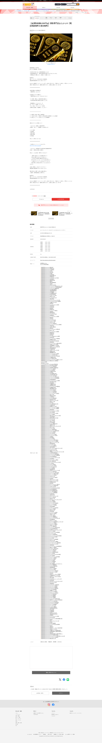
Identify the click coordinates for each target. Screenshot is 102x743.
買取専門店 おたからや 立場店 (46, 273)
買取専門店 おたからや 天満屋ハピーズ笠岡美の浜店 (51, 630)
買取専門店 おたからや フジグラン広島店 (49, 465)
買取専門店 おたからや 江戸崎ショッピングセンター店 (51, 529)
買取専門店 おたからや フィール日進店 (48, 550)
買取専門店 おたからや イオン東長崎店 (48, 561)
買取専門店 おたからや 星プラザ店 (47, 394)
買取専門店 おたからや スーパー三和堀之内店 (49, 485)
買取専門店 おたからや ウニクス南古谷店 (49, 471)
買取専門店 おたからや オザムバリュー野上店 (49, 592)
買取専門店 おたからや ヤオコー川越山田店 (49, 566)
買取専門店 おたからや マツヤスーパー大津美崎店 (50, 532)
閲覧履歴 (58, 4)
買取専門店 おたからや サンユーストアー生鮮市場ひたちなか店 (53, 636)
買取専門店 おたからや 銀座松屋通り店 (48, 275)
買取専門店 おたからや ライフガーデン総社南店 (50, 340)
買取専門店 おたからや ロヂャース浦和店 (49, 557)
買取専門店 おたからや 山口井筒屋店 (48, 422)
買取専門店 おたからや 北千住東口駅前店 (49, 289)
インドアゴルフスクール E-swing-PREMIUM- (49, 364)
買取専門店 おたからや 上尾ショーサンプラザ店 (50, 350)
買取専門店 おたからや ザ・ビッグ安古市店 (49, 601)
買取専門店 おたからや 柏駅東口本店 (48, 424)
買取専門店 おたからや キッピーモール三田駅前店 (50, 386)
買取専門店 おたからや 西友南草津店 (48, 443)
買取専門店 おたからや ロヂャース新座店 (49, 568)
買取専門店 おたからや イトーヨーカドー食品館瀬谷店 (51, 546)
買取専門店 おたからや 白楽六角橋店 (48, 506)
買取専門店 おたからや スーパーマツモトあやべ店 (50, 518)
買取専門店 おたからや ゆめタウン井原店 (49, 513)
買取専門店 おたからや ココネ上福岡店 (48, 595)
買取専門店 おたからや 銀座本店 (47, 317)
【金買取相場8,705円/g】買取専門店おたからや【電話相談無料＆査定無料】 (65, 213)
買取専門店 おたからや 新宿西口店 (47, 276)
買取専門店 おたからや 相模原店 (47, 311)
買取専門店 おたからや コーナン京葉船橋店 (49, 492)
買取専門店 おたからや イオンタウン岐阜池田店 (50, 454)
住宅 (16, 721)
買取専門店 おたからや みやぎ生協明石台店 (49, 528)
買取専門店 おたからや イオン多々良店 (48, 444)
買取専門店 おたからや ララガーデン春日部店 (49, 588)
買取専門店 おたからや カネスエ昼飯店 (48, 431)
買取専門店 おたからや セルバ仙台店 (48, 433)
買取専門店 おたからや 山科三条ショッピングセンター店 (51, 581)
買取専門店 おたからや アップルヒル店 (48, 605)
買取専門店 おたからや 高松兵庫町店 (48, 416)
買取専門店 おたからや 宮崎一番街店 (48, 447)
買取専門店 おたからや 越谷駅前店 (47, 305)
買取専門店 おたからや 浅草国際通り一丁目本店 (50, 345)
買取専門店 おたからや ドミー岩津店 (48, 553)
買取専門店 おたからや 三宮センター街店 (49, 295)
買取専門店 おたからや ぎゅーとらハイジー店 (49, 496)
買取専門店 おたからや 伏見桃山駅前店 (48, 379)
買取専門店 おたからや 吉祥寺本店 (47, 337)
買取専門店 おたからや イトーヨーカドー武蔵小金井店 (51, 343)
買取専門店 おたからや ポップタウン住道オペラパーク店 (51, 448)
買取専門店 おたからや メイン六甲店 (48, 438)
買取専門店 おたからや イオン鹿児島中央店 (49, 354)
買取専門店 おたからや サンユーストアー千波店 (50, 616)
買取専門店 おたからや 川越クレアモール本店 (49, 344)
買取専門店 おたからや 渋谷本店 (47, 318)
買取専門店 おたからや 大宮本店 (47, 372)
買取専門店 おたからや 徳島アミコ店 (48, 401)
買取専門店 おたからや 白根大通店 (47, 580)
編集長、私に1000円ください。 (39, 713)
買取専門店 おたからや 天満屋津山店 (48, 405)
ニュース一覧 (52, 10)
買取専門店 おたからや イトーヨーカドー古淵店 (50, 316)
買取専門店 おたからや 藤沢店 (46, 281)
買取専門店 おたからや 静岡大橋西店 (48, 312)
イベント (53, 713)
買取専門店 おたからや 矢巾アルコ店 (48, 540)
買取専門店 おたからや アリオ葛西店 (48, 468)
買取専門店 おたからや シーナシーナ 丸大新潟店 (50, 378)
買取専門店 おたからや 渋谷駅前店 (47, 611)
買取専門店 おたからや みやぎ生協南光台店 (49, 490)
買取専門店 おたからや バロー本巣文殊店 (49, 594)
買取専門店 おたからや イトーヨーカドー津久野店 (50, 356)
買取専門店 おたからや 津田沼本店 (47, 545)
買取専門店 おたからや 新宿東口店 (47, 309)
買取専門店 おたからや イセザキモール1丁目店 (50, 277)
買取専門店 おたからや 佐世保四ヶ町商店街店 (49, 367)
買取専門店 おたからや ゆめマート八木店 (49, 520)
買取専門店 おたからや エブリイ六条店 (48, 559)
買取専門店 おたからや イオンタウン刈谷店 (49, 435)
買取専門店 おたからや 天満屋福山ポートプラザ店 (50, 575)
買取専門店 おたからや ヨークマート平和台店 (49, 570)
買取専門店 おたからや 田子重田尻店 (48, 519)
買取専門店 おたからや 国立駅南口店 (48, 469)
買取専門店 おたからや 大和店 (46, 270)
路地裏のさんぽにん (55, 714)
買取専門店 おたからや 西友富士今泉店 (48, 395)
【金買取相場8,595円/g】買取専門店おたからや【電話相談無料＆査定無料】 (43, 213)
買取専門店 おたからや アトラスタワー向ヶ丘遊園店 (51, 301)
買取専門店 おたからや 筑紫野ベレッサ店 (49, 590)
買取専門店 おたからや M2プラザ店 (47, 427)
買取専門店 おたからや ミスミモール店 (48, 533)
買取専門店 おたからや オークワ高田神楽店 (49, 534)
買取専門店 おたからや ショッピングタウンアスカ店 (51, 462)
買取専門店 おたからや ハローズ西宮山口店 (49, 423)
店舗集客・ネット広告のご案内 (81, 12)
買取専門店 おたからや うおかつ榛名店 (48, 515)
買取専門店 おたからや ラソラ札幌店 (48, 414)
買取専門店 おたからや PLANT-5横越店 (48, 623)
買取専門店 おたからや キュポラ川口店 (48, 319)
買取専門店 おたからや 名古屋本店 (47, 458)
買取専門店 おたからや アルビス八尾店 (48, 569)
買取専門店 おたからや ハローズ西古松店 (49, 549)
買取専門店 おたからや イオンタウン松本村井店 (50, 377)
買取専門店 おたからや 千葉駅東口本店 (48, 357)
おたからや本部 (44, 361)
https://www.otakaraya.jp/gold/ (35, 145)
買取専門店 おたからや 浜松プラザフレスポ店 (49, 479)
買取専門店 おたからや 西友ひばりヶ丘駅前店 (49, 360)
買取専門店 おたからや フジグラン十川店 (49, 314)
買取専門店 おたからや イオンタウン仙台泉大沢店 (50, 527)
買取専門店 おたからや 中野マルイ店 (48, 322)
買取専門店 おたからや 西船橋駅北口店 (48, 352)
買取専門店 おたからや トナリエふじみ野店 (49, 512)
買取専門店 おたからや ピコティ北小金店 (49, 375)
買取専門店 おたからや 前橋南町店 (47, 315)
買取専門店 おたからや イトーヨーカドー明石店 (50, 393)
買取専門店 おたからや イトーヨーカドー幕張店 (50, 353)
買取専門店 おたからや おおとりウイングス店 (49, 480)
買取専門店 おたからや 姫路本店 (47, 328)
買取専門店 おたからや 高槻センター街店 (49, 525)
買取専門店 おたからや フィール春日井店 (49, 398)
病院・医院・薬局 (19, 722)
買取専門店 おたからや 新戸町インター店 (49, 612)
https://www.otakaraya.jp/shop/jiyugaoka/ (47, 260)
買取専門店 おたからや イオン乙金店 (48, 560)
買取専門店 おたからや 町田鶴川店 (47, 333)
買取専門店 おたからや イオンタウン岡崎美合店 (50, 288)
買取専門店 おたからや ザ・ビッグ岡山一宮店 (49, 473)
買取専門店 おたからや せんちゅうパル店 (49, 582)
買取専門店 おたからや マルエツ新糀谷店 (49, 323)
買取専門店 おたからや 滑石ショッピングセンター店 (51, 426)
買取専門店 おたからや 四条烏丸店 (47, 325)
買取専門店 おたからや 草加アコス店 (48, 296)
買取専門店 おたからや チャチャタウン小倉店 (49, 413)
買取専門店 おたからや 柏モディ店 (47, 330)
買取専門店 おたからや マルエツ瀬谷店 (48, 368)
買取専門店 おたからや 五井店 (46, 283)
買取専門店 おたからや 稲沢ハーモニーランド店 (50, 620)
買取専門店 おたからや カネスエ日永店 (48, 389)
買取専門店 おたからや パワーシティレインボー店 (50, 300)
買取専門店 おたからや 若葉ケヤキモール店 (49, 450)
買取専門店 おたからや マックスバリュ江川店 (49, 543)
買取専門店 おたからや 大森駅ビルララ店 (49, 302)
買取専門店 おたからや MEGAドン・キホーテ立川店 (51, 576)
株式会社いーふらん (45, 363)
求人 (16, 725)
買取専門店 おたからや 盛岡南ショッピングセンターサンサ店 (52, 451)
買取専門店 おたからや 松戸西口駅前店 (48, 294)
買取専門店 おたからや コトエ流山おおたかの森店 (50, 336)
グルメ (17, 713)
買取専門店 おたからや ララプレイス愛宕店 (49, 524)
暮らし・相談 (18, 717)
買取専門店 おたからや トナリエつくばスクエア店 (50, 457)
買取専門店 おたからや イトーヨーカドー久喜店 (50, 304)
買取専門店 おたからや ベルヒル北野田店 (49, 445)
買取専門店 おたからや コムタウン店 (48, 419)
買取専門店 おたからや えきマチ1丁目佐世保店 (50, 602)
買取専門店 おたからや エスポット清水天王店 (49, 548)
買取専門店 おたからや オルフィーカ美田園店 (49, 539)
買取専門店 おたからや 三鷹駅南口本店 (48, 384)
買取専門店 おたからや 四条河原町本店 (48, 347)
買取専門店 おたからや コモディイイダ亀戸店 (49, 507)
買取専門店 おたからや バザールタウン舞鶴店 (49, 541)
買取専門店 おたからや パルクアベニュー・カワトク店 (51, 578)
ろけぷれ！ (53, 715)
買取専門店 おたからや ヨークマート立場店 (49, 571)
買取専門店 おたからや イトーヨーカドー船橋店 (50, 408)
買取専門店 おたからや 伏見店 (46, 622)
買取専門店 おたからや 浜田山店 (47, 303)
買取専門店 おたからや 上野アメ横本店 (48, 326)
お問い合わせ (50, 734)
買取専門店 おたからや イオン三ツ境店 (48, 321)
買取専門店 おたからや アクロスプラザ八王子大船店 (51, 554)
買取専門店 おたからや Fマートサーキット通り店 (50, 484)
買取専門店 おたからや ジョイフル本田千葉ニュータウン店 (52, 521)
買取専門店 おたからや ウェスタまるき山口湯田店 (50, 624)
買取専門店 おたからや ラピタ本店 (47, 538)
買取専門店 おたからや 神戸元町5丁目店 (48, 381)
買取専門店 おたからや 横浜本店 (47, 267)
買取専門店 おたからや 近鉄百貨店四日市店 (49, 608)
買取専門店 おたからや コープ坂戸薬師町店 (49, 491)
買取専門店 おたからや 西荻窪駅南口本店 (49, 388)
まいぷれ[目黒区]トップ (19, 10)
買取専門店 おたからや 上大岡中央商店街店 (49, 452)
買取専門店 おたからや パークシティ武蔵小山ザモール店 (51, 286)
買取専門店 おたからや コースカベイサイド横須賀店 (51, 542)
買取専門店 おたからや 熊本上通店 (47, 577)
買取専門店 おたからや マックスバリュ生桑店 (49, 441)
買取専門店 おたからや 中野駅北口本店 (48, 371)
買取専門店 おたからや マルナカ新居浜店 (49, 366)
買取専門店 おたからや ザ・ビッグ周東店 (49, 522)
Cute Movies (36, 714)
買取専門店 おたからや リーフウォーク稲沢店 (49, 637)
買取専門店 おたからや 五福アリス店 (48, 514)
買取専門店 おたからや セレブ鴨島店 (48, 500)
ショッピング (32, 10)
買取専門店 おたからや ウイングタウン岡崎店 (49, 459)
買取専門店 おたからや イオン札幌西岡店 (49, 564)
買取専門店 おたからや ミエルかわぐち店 (49, 297)
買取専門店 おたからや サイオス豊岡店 (48, 596)
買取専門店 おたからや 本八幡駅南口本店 (49, 293)
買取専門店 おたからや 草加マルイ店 (48, 498)
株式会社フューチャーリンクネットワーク (56, 732)
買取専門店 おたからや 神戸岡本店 (47, 382)
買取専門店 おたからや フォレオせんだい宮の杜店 (50, 487)
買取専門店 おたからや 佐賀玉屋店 (47, 511)
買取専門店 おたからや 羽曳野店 (47, 615)
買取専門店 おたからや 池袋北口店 (47, 268)
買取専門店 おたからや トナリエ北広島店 (49, 504)
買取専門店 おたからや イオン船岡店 (48, 370)
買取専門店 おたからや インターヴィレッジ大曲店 (50, 380)
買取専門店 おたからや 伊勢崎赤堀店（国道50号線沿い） (51, 631)
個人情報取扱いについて (37, 734)
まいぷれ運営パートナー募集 (70, 734)
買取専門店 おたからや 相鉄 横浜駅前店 (48, 282)
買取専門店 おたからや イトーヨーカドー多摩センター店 (51, 359)
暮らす (43, 7)
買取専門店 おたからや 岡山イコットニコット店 (50, 442)
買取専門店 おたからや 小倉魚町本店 (48, 349)
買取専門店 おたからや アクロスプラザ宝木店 (49, 603)
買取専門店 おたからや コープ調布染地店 (49, 429)
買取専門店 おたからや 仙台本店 (47, 402)
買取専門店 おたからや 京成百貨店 (47, 610)
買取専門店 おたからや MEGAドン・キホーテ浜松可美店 (51, 627)
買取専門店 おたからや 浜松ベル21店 (48, 421)
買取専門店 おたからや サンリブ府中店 (48, 497)
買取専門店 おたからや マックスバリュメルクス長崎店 (51, 324)
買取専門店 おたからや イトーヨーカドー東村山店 (50, 329)
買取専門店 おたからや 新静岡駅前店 (48, 567)
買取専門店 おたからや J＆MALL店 (47, 493)
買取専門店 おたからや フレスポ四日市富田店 (49, 552)
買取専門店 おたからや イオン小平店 (48, 428)
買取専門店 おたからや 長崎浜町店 (47, 583)
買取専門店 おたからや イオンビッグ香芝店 (49, 310)
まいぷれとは (29, 734)
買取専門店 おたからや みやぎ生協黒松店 (49, 456)
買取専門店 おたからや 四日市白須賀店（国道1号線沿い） (52, 633)
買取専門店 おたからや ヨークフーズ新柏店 (49, 587)
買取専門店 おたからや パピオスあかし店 (49, 466)
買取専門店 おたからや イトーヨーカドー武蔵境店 (50, 338)
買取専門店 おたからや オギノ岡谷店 (48, 555)
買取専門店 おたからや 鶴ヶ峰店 (47, 272)
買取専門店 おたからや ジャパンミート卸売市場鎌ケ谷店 (51, 618)
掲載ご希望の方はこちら (51, 672)
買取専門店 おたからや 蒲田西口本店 (48, 351)
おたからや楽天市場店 (44, 264)
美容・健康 (17, 715)
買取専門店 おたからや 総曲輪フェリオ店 (49, 406)
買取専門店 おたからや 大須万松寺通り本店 (49, 374)
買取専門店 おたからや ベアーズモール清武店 (49, 503)
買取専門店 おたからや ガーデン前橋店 (48, 501)
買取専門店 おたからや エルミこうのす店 (49, 505)
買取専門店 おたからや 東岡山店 (47, 626)
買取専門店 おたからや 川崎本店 (47, 436)
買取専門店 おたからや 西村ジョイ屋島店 (49, 547)
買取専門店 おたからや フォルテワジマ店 (49, 449)
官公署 (17, 724)
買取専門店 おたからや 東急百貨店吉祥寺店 (49, 613)
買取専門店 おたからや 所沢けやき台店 (48, 284)
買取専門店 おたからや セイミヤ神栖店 (48, 508)
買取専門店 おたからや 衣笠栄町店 (47, 279)
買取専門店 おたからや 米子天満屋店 (48, 412)
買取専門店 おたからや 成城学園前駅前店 (49, 290)
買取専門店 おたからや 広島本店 (47, 478)
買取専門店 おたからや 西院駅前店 (47, 342)
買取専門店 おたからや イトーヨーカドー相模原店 (50, 455)
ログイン (64, 4)
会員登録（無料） (40, 693)
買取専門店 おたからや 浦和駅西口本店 (48, 385)
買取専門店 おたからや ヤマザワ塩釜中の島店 (49, 634)
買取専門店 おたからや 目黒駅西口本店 (48, 387)
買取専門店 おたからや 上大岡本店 (47, 269)
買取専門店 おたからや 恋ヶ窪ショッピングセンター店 (51, 499)
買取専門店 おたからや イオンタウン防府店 (49, 477)
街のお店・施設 (29, 7)
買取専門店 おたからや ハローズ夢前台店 (49, 526)
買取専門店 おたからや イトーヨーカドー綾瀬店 (50, 331)
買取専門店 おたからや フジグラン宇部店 (49, 434)
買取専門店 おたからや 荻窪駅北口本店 (48, 482)
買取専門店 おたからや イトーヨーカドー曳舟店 (50, 407)
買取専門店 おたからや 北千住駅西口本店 (49, 373)
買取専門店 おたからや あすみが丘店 (48, 617)
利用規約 (44, 734)
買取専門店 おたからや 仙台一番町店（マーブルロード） (51, 563)
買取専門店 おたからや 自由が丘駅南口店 (42, 10)
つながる (72, 7)
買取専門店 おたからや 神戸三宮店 (47, 609)
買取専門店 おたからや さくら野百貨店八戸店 (49, 403)
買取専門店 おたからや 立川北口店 (47, 307)
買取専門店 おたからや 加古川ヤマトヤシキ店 (49, 400)
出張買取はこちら (43, 263)
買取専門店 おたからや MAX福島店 (47, 437)
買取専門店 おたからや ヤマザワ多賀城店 (49, 589)
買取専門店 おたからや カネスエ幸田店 (48, 464)
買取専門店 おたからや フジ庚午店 (47, 463)
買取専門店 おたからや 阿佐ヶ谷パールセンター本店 (51, 415)
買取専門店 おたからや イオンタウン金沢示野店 (50, 472)
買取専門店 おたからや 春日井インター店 (49, 629)
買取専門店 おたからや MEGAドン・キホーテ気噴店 (51, 574)
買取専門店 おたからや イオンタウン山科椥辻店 (50, 584)
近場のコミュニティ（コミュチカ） (76, 713)
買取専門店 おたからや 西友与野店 (47, 298)
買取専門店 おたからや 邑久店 (46, 625)
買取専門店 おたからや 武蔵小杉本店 (48, 494)
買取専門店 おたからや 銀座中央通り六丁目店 (49, 417)
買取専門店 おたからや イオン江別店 (48, 562)
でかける (58, 7)
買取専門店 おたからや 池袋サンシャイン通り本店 (50, 346)
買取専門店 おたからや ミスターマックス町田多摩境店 (51, 287)
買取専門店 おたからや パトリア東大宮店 (49, 392)
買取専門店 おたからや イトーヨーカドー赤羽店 (50, 410)
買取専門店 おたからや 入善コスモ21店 (48, 486)
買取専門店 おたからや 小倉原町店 (47, 396)
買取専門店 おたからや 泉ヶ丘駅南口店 (48, 461)
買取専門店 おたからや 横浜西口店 (47, 332)
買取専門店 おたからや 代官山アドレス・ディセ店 (50, 470)
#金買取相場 (32, 189)
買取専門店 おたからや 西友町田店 (47, 409)
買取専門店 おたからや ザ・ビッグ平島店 (49, 475)
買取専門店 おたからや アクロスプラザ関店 (49, 536)
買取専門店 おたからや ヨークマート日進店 (49, 585)
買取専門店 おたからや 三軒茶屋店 (47, 291)
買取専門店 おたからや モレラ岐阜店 (48, 420)
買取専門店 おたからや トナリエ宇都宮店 (49, 391)
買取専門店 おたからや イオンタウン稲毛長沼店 (50, 430)
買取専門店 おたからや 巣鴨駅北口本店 (48, 339)
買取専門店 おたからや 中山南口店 (47, 274)
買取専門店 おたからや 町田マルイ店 (48, 510)
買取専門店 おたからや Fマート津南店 (48, 531)
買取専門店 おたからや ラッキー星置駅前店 (49, 517)
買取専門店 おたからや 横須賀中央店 (48, 280)
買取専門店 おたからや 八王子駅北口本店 (49, 358)
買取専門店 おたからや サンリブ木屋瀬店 (49, 604)
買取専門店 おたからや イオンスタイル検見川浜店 (50, 598)
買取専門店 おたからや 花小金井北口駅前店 (49, 365)
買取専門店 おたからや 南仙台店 (47, 632)
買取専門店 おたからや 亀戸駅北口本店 (48, 399)
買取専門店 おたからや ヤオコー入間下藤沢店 (49, 440)
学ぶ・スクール (18, 718)
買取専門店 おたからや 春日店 (46, 619)
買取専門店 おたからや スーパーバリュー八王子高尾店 (51, 535)
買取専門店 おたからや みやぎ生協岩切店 (49, 489)
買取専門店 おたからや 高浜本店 (47, 573)
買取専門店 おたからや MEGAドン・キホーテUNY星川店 (51, 599)
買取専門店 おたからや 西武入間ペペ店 (48, 638)
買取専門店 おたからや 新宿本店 (47, 308)
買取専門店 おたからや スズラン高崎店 (48, 597)
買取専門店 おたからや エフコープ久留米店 (49, 591)
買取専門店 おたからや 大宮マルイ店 (48, 476)
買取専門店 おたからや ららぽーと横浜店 (49, 606)
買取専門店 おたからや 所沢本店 (47, 335)
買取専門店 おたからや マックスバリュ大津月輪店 (50, 556)
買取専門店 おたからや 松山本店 (47, 483)
